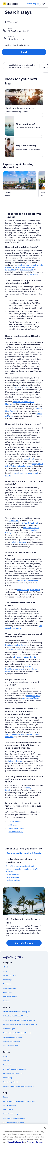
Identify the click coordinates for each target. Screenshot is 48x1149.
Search (24, 52)
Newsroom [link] (7, 984)
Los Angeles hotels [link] (13, 880)
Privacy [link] (5, 1056)
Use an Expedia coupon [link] (11, 1114)
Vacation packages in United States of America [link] (20, 1024)
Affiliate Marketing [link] (10, 997)
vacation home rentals (29, 473)
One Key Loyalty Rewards (28, 580)
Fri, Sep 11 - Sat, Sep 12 (18, 31)
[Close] (45, 1128)
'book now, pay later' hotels (28, 589)
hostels (16, 473)
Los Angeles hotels (31, 527)
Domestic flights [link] (9, 1029)
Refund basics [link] (8, 1110)
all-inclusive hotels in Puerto (24, 657)
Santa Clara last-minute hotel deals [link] (20, 866)
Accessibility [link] (7, 1078)
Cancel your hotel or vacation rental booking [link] (19, 1101)
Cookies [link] (6, 1061)
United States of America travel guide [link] (16, 1012)
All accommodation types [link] (12, 1037)
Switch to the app (24, 943)
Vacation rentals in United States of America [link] (19, 1020)
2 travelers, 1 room (16, 39)
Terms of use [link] (7, 1065)
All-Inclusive (14, 825)
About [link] (5, 967)
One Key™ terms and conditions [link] (14, 1069)
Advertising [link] (7, 992)
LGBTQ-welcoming (16, 828)
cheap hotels (29, 459)
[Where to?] (24, 22)
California (17, 387)
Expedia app (14, 520)
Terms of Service (34, 1142)
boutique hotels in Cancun (16, 645)
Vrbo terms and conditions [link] (13, 1073)
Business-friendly (16, 832)
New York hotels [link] (12, 877)
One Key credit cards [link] (10, 1046)
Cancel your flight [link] (9, 1105)
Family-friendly (15, 821)
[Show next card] (45, 185)
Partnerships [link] (7, 980)
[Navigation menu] (43, 4)
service (28, 594)
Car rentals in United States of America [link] (17, 1033)
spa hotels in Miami (30, 698)
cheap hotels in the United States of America (24, 464)
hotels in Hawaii (15, 650)
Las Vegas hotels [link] (12, 874)
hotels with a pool (24, 265)
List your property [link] (9, 975)
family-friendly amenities (25, 267)
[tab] (24, 853)
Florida (26, 387)
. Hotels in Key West (18, 542)
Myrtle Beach (32, 274)
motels (8, 475)
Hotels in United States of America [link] (15, 1016)
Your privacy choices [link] (10, 1082)
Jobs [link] (5, 971)
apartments (20, 669)
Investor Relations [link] (9, 988)
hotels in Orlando (15, 761)
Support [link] (6, 1097)
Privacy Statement (15, 1142)
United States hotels (30, 523)
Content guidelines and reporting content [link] (18, 1086)
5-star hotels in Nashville (23, 733)
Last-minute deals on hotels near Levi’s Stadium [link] (21, 870)
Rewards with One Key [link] (11, 1041)
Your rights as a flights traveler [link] (14, 1122)
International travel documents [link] (14, 1118)
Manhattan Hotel (33, 695)
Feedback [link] (6, 1001)
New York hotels (26, 270)
